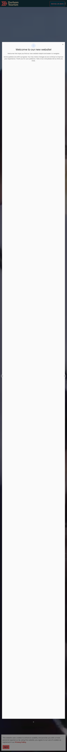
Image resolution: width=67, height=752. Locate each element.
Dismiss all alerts (57, 4)
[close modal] (63, 44)
